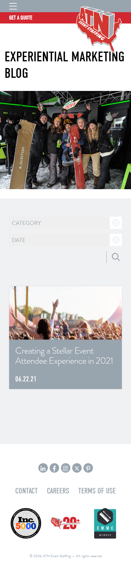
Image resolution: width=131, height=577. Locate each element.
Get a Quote (20, 18)
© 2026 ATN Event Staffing (50, 556)
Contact (26, 490)
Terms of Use (97, 490)
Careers (58, 490)
